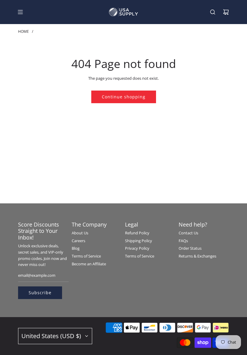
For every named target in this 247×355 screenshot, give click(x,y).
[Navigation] (20, 12)
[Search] (212, 12)
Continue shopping (123, 97)
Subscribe (40, 292)
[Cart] (226, 12)
